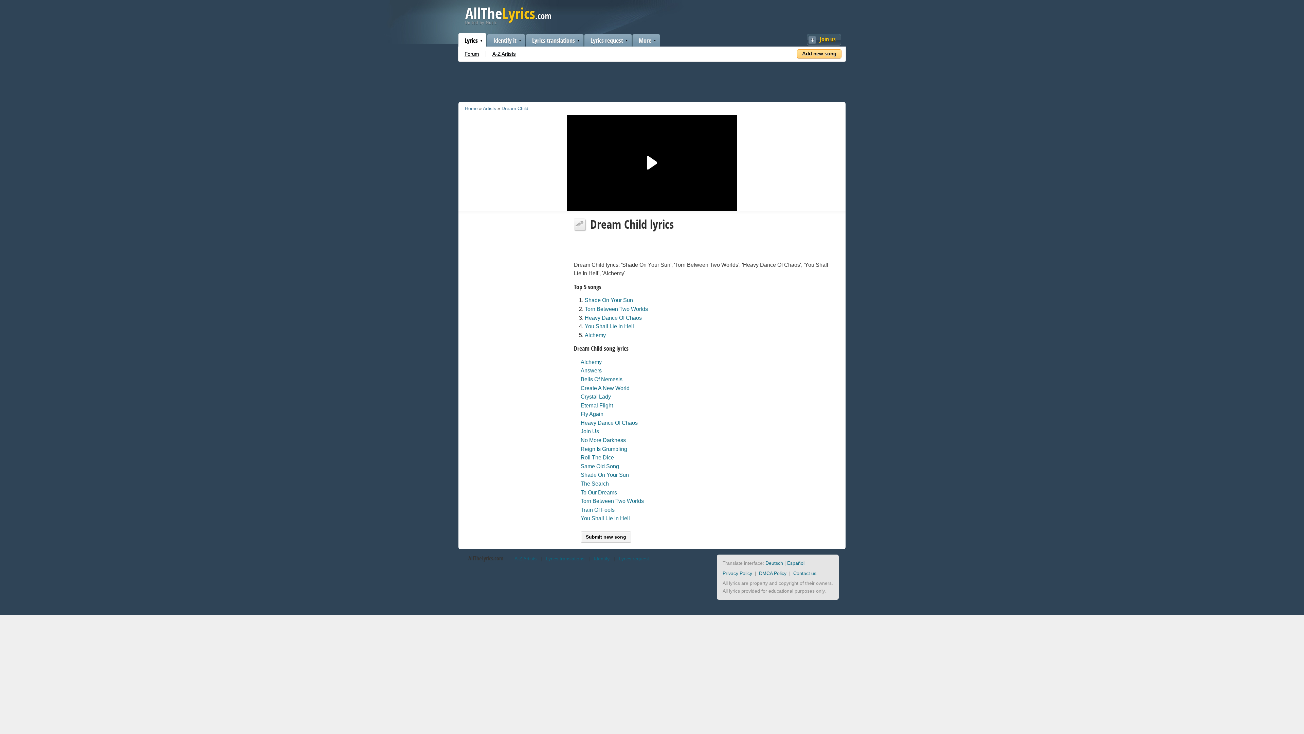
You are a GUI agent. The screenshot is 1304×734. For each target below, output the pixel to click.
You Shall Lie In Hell (609, 326)
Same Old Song (600, 466)
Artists (489, 108)
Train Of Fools (598, 510)
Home (471, 108)
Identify (602, 558)
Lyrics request (607, 40)
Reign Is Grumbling (604, 449)
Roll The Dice (597, 457)
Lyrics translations (553, 40)
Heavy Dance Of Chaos (613, 318)
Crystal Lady (596, 397)
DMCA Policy (772, 573)
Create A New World (605, 388)
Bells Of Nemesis (601, 379)
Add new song (819, 53)
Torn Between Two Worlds (616, 309)
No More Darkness (603, 440)
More (645, 40)
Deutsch (774, 563)
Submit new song (606, 537)
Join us (828, 39)
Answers (591, 370)
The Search (595, 484)
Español (795, 563)
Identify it (505, 40)
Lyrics (471, 40)
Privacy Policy (737, 573)
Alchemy (595, 335)
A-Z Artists (504, 54)
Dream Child (515, 108)
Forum (472, 54)
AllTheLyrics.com (485, 558)
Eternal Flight (597, 405)
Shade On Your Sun (609, 300)
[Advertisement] (652, 80)
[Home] (508, 23)
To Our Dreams (599, 492)
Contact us (804, 573)
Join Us (590, 431)
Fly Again (592, 414)
